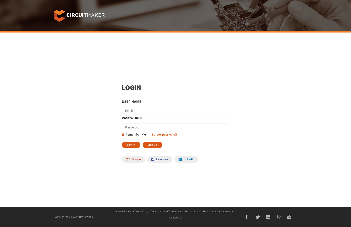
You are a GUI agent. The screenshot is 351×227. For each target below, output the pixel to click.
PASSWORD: (132, 118)
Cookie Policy (140, 211)
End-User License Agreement (219, 211)
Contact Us (175, 217)
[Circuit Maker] (79, 15)
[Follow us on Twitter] (258, 217)
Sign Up (152, 145)
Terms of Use (192, 211)
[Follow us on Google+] (279, 217)
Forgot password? (164, 134)
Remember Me (136, 134)
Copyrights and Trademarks (166, 211)
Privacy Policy (123, 211)
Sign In (131, 145)
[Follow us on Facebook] (248, 217)
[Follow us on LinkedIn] (268, 217)
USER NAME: (132, 101)
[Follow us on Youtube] (289, 217)
